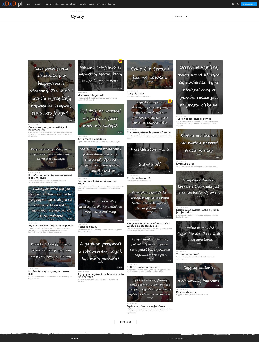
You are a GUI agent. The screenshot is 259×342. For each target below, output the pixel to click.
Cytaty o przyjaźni (133, 221)
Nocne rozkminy (87, 226)
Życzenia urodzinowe (106, 4)
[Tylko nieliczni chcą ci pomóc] (199, 87)
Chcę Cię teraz (135, 93)
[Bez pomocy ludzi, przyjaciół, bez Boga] (101, 161)
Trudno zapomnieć (187, 254)
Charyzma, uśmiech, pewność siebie (149, 132)
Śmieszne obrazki (68, 4)
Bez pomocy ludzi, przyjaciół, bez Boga (97, 182)
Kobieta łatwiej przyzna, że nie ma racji (48, 272)
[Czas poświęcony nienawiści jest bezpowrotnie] (51, 91)
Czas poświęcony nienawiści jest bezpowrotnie (47, 128)
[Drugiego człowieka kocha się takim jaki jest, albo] (199, 188)
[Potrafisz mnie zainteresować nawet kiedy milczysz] (51, 155)
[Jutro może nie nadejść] (101, 119)
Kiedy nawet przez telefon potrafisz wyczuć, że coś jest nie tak (148, 224)
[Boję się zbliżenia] (199, 275)
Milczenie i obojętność (91, 95)
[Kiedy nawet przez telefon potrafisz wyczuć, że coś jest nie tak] (150, 202)
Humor (91, 4)
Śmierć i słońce (185, 164)
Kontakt (82, 4)
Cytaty (29, 4)
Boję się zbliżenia (186, 292)
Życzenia (38, 4)
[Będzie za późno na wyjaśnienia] (150, 289)
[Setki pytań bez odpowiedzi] (150, 249)
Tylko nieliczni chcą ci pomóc (193, 118)
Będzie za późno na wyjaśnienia (146, 306)
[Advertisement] (129, 41)
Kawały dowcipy (52, 4)
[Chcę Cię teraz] (150, 74)
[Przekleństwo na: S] (150, 158)
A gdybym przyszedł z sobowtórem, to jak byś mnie (101, 275)
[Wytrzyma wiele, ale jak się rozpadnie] (51, 203)
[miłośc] (120, 61)
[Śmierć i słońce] (199, 144)
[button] (117, 4)
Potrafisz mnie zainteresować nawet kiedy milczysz (50, 176)
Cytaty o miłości (132, 91)
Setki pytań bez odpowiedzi (143, 267)
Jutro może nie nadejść (92, 139)
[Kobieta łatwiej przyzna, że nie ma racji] (51, 251)
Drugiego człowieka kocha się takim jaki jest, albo (198, 211)
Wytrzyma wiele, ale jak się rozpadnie (51, 225)
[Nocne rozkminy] (101, 208)
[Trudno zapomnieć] (199, 235)
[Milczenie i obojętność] (101, 75)
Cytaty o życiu (33, 124)
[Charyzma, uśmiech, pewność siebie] (150, 114)
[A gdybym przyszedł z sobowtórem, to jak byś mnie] (101, 253)
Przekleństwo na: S (138, 178)
